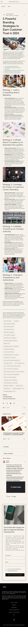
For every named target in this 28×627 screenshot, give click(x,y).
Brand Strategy (7, 321)
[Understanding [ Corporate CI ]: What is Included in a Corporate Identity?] (14, 423)
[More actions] (24, 15)
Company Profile (8, 363)
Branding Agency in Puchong (11, 354)
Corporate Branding (9, 352)
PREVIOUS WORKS (14, 602)
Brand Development (9, 326)
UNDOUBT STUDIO (14, 1)
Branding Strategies (9, 349)
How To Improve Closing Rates (11, 374)
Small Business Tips (9, 329)
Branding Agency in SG (10, 391)
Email (7, 562)
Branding (16, 321)
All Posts (3, 6)
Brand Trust (7, 343)
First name (8, 555)
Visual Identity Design (9, 335)
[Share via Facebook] (3, 403)
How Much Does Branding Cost (12, 360)
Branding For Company (10, 357)
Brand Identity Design (9, 323)
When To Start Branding (10, 377)
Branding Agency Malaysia (10, 340)
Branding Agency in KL (18, 388)
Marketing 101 (19, 385)
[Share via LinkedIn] (10, 403)
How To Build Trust (19, 363)
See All (23, 413)
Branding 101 (7, 388)
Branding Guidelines (9, 332)
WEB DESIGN (14, 607)
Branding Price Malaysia (10, 337)
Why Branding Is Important (11, 383)
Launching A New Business (9, 398)
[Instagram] (14, 620)
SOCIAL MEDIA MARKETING (14, 609)
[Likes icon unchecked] (7, 496)
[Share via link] (14, 403)
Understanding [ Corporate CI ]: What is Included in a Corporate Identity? (13, 433)
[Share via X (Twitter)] (7, 403)
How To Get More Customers (11, 368)
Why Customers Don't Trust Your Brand (14, 371)
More (9, 6)
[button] (1, 2)
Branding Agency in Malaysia (11, 346)
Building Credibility (8, 385)
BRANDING (14, 604)
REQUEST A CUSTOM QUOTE (14, 612)
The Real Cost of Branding (10, 380)
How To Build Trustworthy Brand (12, 366)
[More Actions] (24, 462)
